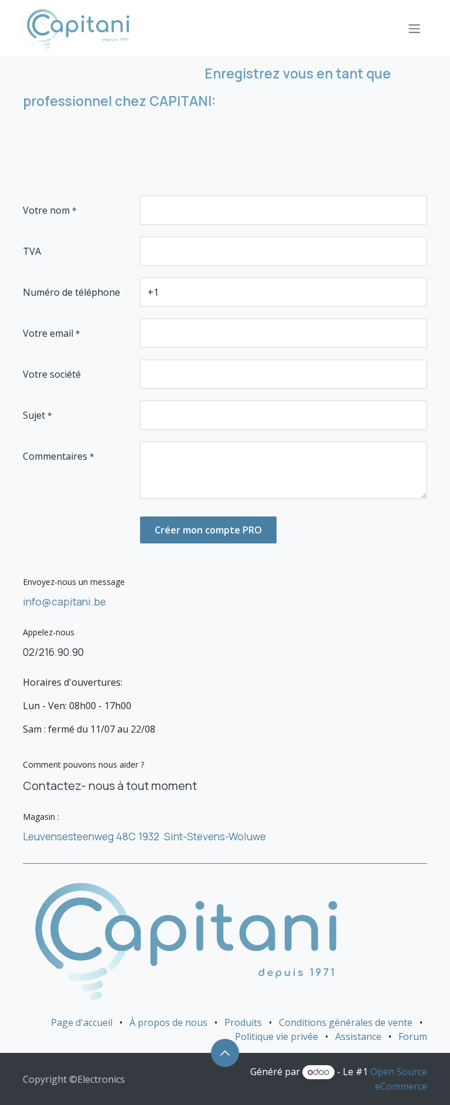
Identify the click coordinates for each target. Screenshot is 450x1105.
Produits (243, 1022)
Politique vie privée (276, 1036)
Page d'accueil (81, 1022)
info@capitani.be (64, 601)
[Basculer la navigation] (414, 28)
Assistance (358, 1036)
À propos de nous (168, 1022)
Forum (412, 1036)
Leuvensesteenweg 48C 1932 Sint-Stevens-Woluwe (144, 836)
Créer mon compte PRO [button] (208, 530)
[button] (225, 1053)
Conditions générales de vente (345, 1022)
